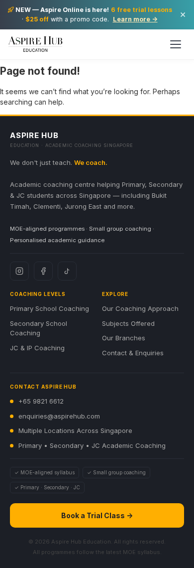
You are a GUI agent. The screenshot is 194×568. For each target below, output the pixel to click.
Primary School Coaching (49, 308)
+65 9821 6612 (41, 401)
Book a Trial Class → (97, 515)
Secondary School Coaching (38, 328)
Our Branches (123, 338)
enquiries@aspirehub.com (59, 416)
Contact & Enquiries (133, 353)
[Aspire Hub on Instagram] (19, 271)
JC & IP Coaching (37, 348)
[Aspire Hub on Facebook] (43, 271)
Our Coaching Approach (140, 308)
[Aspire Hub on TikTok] (67, 271)
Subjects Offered (128, 323)
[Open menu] (175, 44)
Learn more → (135, 19)
